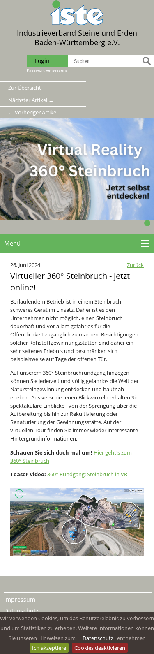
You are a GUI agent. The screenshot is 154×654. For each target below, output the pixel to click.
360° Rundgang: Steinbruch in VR (87, 474)
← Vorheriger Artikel (32, 112)
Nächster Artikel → (31, 100)
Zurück (135, 265)
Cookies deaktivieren (99, 648)
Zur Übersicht (24, 87)
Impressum (19, 599)
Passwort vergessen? (47, 70)
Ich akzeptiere (49, 648)
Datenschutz (98, 638)
